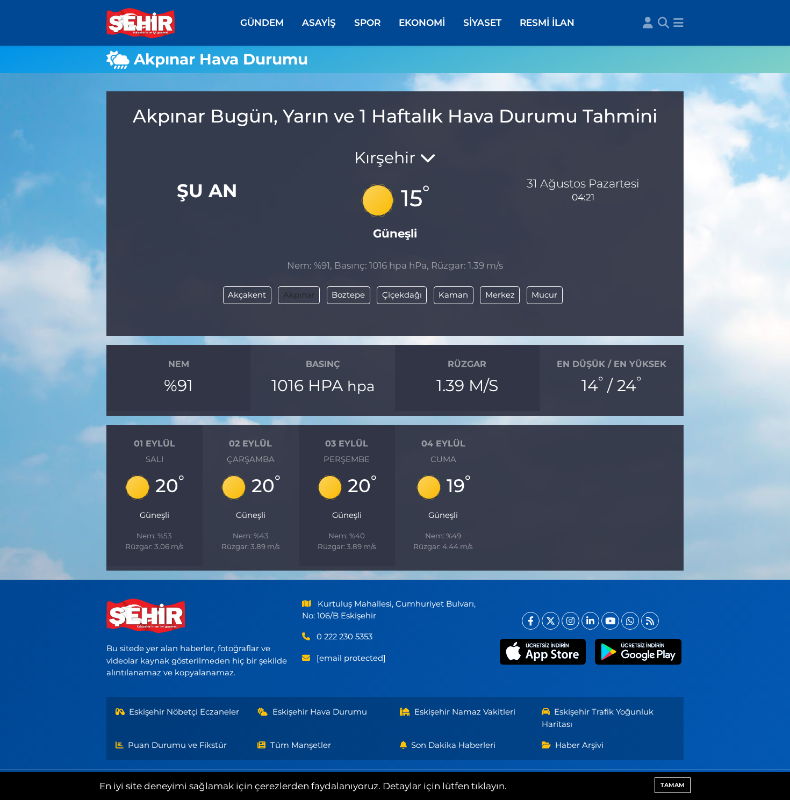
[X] (550, 621)
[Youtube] (610, 621)
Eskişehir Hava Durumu (319, 712)
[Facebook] (531, 621)
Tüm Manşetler (300, 745)
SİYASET (482, 22)
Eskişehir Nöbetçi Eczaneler (184, 712)
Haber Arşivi (579, 745)
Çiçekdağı (402, 295)
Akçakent (247, 295)
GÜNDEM (262, 22)
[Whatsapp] (630, 621)
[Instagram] (570, 621)
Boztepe (348, 295)
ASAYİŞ (319, 22)
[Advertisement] (56, 234)
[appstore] (542, 652)
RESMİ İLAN (547, 22)
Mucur (544, 295)
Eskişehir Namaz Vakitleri (464, 712)
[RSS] (650, 621)
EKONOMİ (422, 22)
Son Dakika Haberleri (453, 745)
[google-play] (638, 652)
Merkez (500, 295)
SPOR (367, 22)
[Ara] (663, 23)
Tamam (672, 785)
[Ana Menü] (678, 23)
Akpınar (299, 295)
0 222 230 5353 (344, 637)
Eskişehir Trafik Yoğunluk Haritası (598, 718)
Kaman (453, 295)
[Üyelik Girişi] (648, 23)
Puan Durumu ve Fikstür (177, 745)
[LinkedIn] (590, 621)
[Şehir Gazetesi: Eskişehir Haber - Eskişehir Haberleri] (141, 23)
